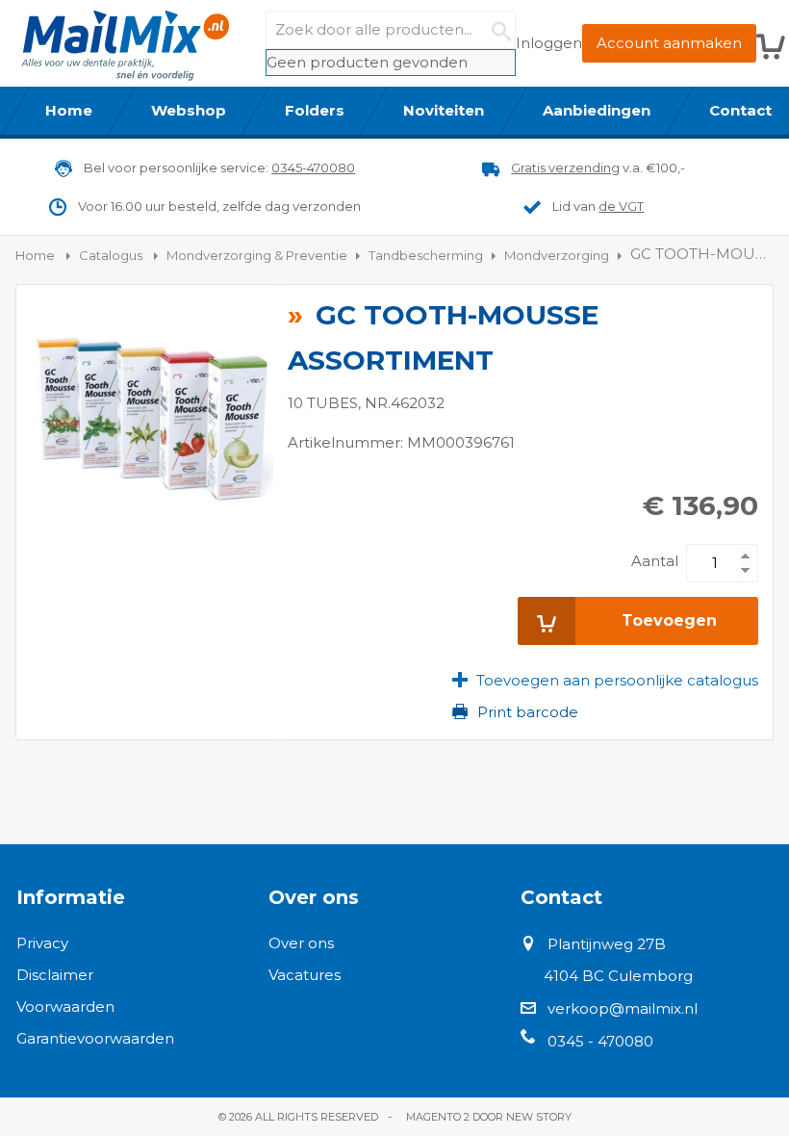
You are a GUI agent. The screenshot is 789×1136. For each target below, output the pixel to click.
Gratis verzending (565, 167)
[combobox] (391, 30)
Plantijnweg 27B (606, 944)
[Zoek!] (496, 30)
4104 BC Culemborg (618, 976)
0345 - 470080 (600, 1041)
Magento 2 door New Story (489, 1116)
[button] (605, 680)
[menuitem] (69, 111)
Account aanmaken (669, 43)
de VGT (621, 206)
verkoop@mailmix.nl (622, 1008)
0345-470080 (313, 167)
